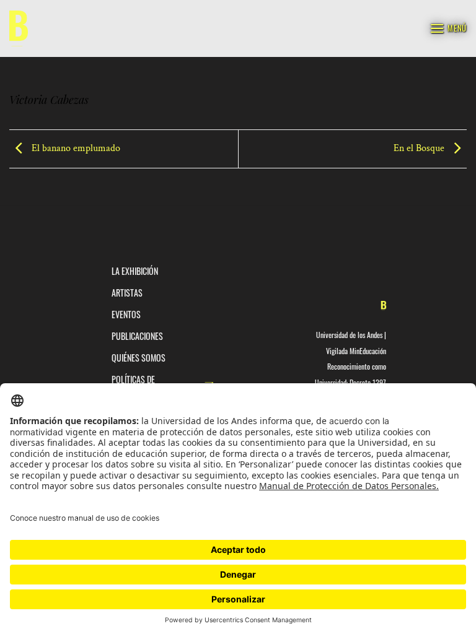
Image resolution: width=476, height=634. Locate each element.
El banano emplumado (74, 148)
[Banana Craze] (18, 29)
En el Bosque (420, 148)
